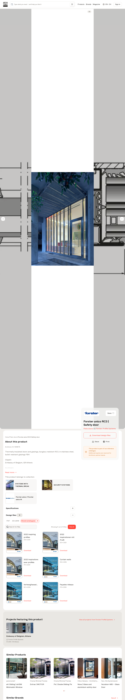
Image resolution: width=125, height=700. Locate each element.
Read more (9, 472)
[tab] (8, 521)
